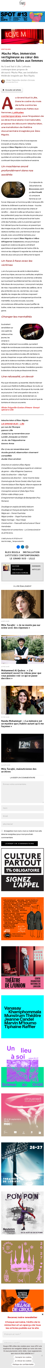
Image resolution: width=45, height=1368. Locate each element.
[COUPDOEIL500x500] (22, 1166)
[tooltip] (18, 547)
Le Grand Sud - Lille (22, 558)
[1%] (22, 872)
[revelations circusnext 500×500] (22, 1117)
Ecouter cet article (13, 90)
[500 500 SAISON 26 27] (22, 970)
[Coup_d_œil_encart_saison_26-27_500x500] (22, 921)
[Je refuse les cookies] (42, 1355)
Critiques (6, 49)
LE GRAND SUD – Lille (12, 424)
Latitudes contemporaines (22, 555)
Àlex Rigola (12, 552)
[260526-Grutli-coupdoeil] (22, 1068)
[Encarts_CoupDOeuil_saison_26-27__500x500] (22, 1265)
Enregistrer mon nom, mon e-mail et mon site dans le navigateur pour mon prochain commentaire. (21, 834)
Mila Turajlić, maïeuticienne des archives (18, 770)
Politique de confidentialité (23, 1364)
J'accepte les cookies (23, 1357)
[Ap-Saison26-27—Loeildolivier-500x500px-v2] (22, 1019)
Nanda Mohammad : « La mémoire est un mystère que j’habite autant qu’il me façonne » (22, 724)
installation (31, 552)
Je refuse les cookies (23, 1361)
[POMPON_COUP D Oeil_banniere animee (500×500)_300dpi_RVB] (22, 1215)
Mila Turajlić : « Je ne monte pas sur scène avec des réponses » (20, 626)
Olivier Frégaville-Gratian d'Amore (20, 80)
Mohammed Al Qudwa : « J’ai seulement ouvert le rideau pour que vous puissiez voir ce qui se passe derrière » (21, 674)
